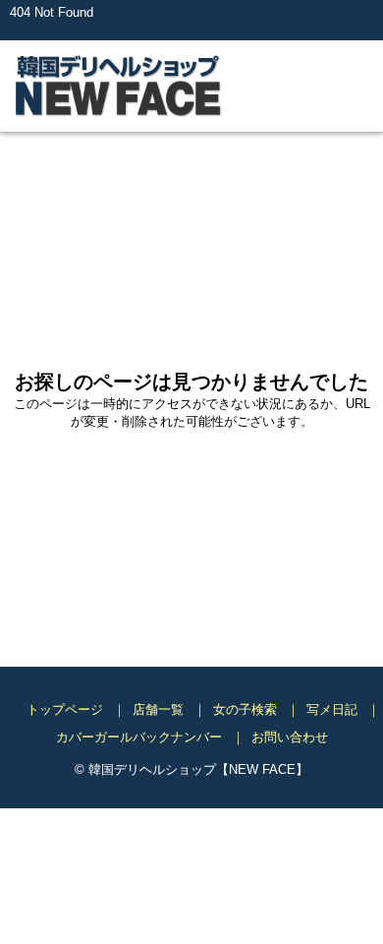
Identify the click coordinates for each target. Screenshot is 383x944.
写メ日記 (331, 710)
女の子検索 (245, 710)
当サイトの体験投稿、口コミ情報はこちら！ (127, 32)
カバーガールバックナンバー (139, 738)
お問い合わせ (289, 738)
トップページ (65, 710)
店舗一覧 (158, 710)
